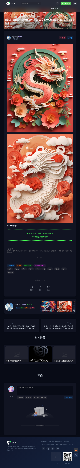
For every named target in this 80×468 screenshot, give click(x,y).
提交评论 (69, 397)
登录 (52, 8)
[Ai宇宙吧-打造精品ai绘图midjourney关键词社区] (11, 442)
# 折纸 (57, 269)
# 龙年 (50, 269)
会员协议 (59, 441)
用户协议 (51, 441)
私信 (70, 38)
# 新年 (10, 269)
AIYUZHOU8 (55, 444)
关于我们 (66, 441)
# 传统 (17, 269)
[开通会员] (76, 450)
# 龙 (44, 269)
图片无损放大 (66, 3)
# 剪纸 (37, 269)
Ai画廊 (13, 27)
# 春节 (30, 269)
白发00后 (15, 37)
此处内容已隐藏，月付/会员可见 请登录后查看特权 (40, 235)
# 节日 (24, 269)
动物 (20, 265)
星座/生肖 (28, 265)
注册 (56, 8)
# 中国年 (10, 272)
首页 (7, 27)
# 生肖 (64, 269)
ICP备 (62, 444)
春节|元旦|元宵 (40, 265)
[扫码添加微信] (76, 455)
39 (18, 308)
